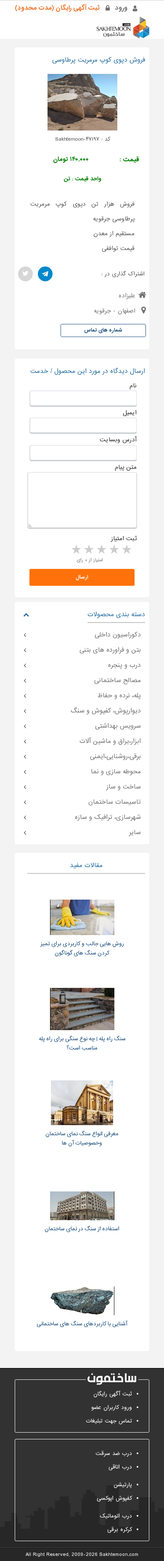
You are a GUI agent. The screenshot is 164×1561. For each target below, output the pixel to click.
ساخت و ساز (123, 787)
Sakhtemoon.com (118, 1554)
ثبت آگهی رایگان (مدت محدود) (57, 8)
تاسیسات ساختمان (114, 802)
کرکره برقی (119, 1530)
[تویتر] (25, 274)
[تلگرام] (45, 274)
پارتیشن (123, 1485)
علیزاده (127, 295)
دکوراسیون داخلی (118, 635)
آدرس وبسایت (118, 439)
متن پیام (126, 467)
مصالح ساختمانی (117, 680)
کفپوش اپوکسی (114, 1498)
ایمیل (130, 412)
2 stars (113, 550)
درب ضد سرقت (113, 1454)
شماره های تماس (103, 330)
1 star (126, 550)
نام (133, 385)
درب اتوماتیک (116, 1516)
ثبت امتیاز (124, 538)
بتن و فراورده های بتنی (110, 650)
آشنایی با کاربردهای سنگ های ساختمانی (82, 1324)
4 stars (88, 550)
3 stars (101, 550)
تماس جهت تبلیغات (109, 1421)
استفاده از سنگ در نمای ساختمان (82, 1229)
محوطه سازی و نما (116, 772)
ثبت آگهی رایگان (112, 1394)
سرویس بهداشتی (118, 726)
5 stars (75, 550)
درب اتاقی (120, 1467)
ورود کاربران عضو (111, 1407)
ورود (121, 8)
